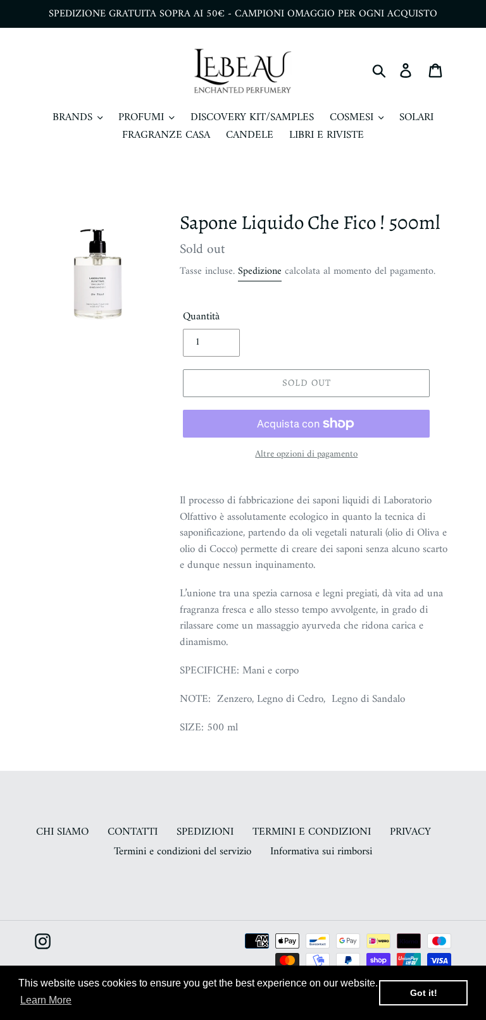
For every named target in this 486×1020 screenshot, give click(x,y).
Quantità (201, 317)
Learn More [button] (46, 1000)
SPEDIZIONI (205, 832)
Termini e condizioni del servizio (182, 851)
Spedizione (260, 271)
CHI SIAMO (62, 832)
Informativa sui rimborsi (321, 851)
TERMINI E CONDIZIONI (311, 832)
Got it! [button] (423, 993)
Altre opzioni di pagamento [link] (306, 455)
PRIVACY (410, 832)
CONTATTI (133, 832)
